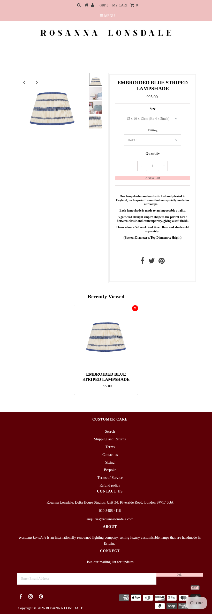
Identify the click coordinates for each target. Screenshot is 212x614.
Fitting (152, 130)
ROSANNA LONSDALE (64, 608)
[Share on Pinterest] (161, 262)
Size (153, 109)
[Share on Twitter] (151, 262)
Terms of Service (110, 478)
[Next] (36, 82)
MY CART (125, 5)
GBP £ (104, 5)
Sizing (110, 462)
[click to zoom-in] (80, 81)
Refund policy (110, 485)
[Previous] (24, 82)
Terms (110, 447)
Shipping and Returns (110, 439)
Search (110, 431)
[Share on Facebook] (142, 262)
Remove (135, 308)
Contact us (151, 273)
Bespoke (110, 470)
